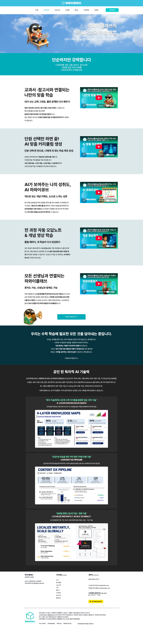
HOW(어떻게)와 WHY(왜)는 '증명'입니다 (85, 623)
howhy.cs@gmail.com (49, 615)
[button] (42, 623)
